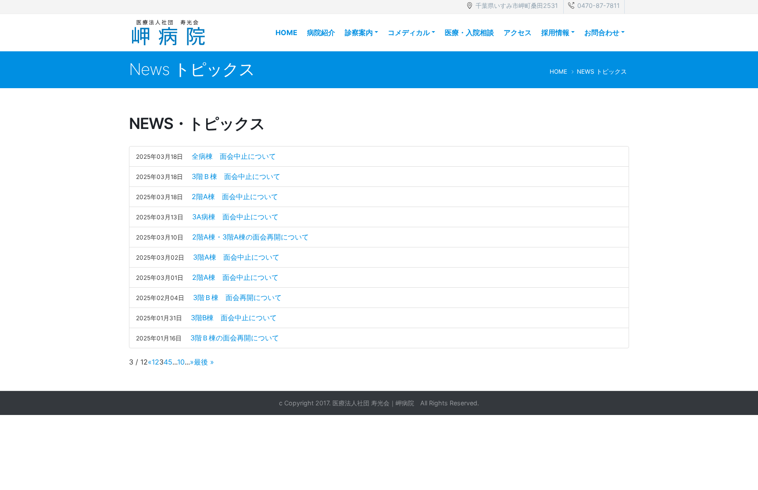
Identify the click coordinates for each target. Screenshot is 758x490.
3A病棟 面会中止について (235, 216)
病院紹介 (321, 32)
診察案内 (359, 32)
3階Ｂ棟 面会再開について (237, 297)
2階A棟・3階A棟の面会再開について (250, 236)
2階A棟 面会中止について (235, 196)
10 (181, 362)
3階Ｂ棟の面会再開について (234, 337)
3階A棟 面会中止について (236, 257)
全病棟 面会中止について (234, 156)
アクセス (518, 32)
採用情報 (555, 32)
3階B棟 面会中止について (234, 317)
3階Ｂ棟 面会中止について (236, 176)
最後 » (204, 362)
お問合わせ (601, 32)
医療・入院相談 (469, 32)
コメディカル (409, 32)
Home (286, 32)
